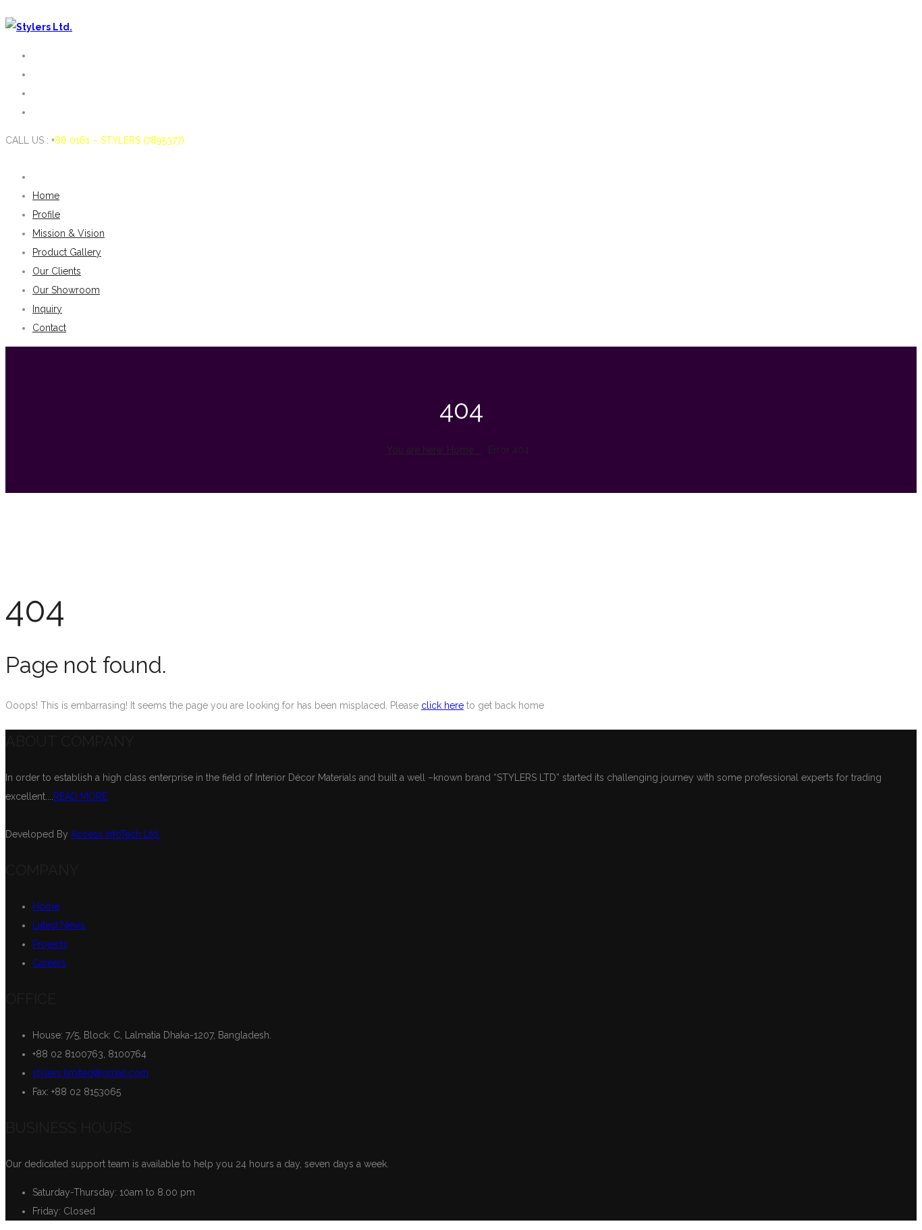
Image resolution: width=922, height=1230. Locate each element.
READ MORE (80, 796)
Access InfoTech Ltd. (115, 834)
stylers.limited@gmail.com (90, 1072)
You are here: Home (430, 449)
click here (442, 705)
